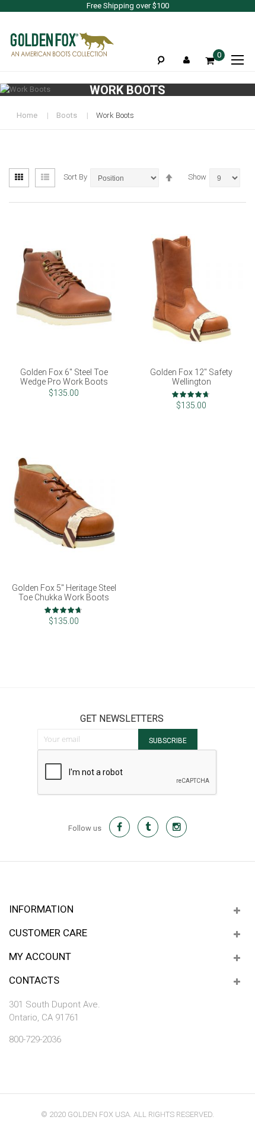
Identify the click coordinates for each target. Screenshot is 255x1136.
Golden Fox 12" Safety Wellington (191, 376)
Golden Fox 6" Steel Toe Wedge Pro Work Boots (64, 376)
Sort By (75, 176)
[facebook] (119, 827)
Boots (66, 115)
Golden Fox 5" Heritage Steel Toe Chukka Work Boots (64, 592)
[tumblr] (148, 827)
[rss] (176, 827)
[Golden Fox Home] (61, 44)
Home (27, 115)
